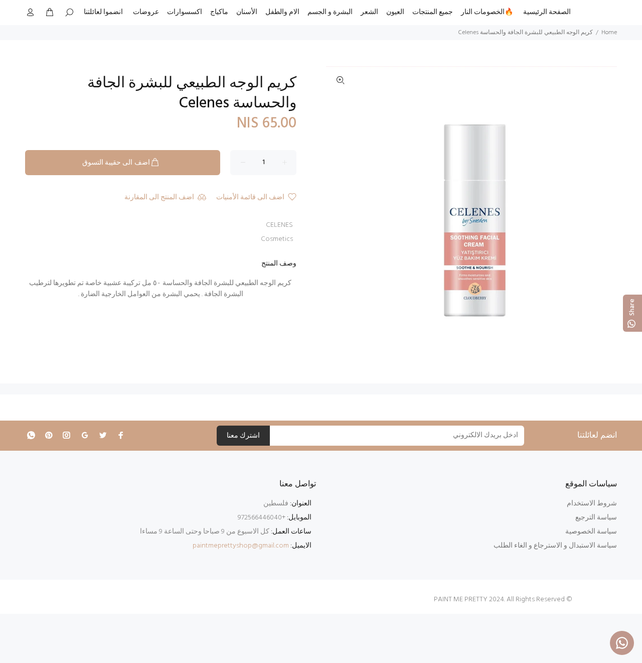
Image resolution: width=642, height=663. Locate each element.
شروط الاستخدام (592, 503)
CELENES (279, 225)
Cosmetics (277, 239)
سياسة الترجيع (596, 517)
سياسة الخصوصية (591, 532)
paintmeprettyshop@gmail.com (241, 546)
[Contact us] (622, 643)
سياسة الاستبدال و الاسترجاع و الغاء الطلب (555, 546)
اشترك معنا (243, 436)
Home (609, 33)
